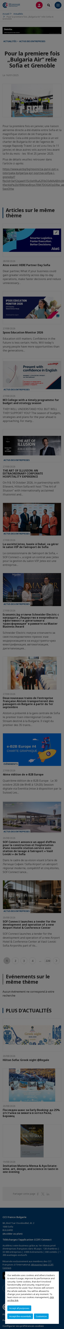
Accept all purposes (19, 1308)
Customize (41, 1316)
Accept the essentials (20, 1316)
